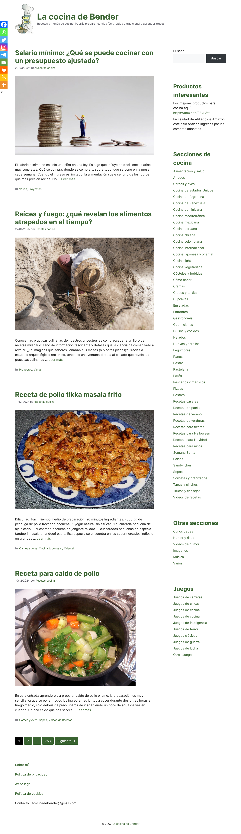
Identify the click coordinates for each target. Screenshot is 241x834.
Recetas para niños (187, 446)
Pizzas (178, 388)
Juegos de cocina (186, 610)
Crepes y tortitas (185, 293)
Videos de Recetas (60, 720)
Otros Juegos (183, 655)
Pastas (178, 363)
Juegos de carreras (187, 597)
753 (49, 741)
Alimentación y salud (189, 171)
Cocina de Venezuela (189, 203)
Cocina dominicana (187, 209)
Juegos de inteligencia (190, 623)
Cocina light (182, 261)
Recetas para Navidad (190, 440)
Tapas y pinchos (185, 484)
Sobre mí (22, 765)
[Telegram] (4, 54)
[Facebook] (4, 24)
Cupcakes (180, 299)
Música (178, 557)
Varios (23, 189)
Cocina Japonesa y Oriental (56, 548)
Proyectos (35, 189)
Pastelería (180, 369)
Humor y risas (183, 538)
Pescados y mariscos (189, 382)
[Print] (4, 70)
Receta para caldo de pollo (57, 573)
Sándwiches (182, 465)
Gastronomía (183, 318)
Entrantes (180, 312)
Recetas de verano (187, 414)
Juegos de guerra (186, 642)
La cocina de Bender (78, 16)
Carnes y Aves (28, 548)
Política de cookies (29, 793)
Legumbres (181, 350)
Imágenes (180, 550)
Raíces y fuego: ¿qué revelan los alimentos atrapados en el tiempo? (83, 218)
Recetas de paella (186, 408)
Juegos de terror (185, 629)
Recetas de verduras (189, 420)
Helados (179, 337)
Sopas (43, 720)
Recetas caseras (185, 401)
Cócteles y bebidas (187, 273)
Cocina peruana (185, 229)
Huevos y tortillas (186, 344)
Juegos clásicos (185, 635)
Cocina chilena (184, 235)
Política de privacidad (31, 774)
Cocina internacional (188, 248)
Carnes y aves (184, 184)
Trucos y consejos (186, 491)
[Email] (4, 62)
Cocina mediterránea (189, 216)
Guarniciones (183, 325)
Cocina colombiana (187, 241)
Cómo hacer (182, 280)
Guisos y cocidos (186, 331)
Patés (177, 376)
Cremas (179, 286)
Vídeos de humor (186, 544)
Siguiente (66, 741)
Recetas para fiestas (188, 427)
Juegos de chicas (186, 603)
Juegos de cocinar (187, 616)
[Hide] (1, 92)
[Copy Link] (4, 77)
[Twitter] (4, 39)
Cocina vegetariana (187, 267)
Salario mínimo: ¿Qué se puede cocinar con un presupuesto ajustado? (84, 57)
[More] (4, 85)
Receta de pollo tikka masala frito (68, 394)
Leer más (68, 179)
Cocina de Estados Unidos (193, 190)
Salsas (178, 459)
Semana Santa (184, 452)
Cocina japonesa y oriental (193, 254)
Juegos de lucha (185, 648)
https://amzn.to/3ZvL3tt (191, 113)
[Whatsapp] (4, 32)
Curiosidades (183, 531)
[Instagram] (4, 47)
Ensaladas (181, 305)
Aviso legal (23, 784)
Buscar (178, 51)
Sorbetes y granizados (190, 478)
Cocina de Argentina (188, 197)
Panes (178, 357)
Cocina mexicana (186, 222)
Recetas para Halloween (191, 433)
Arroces (179, 177)
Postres (179, 395)
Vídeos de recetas (187, 497)
